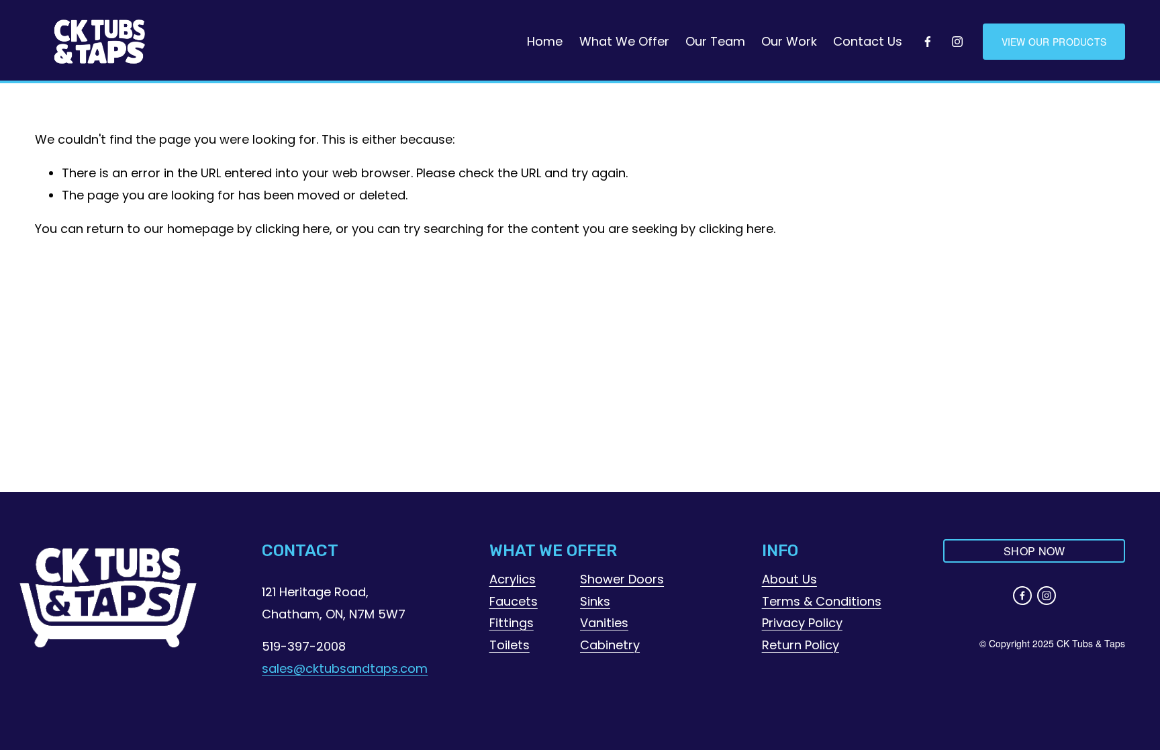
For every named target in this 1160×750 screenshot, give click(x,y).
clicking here (292, 228)
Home (545, 41)
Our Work (789, 41)
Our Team (715, 41)
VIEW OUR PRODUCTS (1054, 41)
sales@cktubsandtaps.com (345, 668)
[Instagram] (957, 41)
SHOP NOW (1034, 551)
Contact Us (867, 41)
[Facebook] (927, 41)
